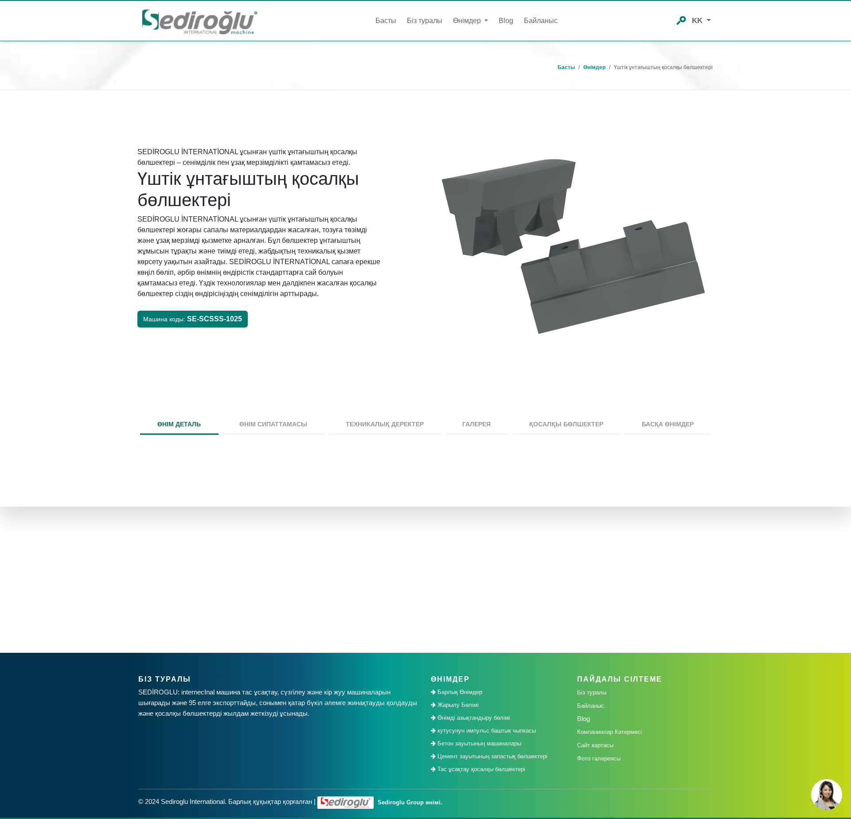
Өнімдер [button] (468, 20)
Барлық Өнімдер (459, 692)
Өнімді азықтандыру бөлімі (473, 717)
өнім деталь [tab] (179, 424)
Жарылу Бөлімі (457, 705)
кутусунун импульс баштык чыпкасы (486, 730)
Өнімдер (594, 67)
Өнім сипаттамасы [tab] (273, 424)
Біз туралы (424, 20)
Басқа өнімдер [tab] (668, 424)
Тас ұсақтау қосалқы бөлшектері (480, 769)
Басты (385, 20)
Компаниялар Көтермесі (609, 732)
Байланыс (541, 20)
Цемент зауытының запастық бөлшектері (491, 756)
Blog (506, 20)
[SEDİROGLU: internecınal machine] (199, 21)
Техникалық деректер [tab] (385, 424)
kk (698, 20)
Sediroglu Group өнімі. (409, 802)
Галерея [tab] (476, 424)
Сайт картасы (595, 745)
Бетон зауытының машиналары (478, 743)
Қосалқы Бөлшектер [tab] (566, 424)
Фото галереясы (599, 758)
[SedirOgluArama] (681, 19)
